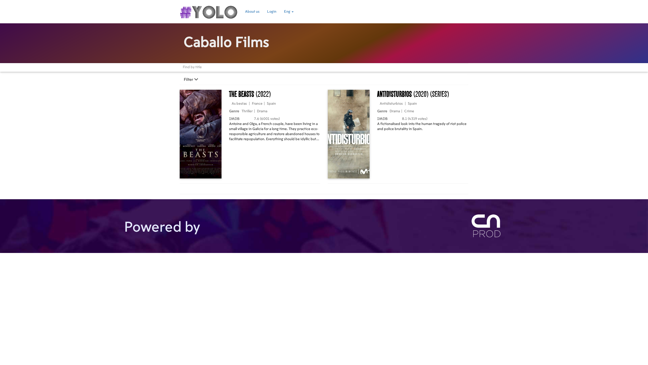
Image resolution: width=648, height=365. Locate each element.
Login (271, 11)
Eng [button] (287, 11)
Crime (409, 111)
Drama (262, 111)
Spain (271, 103)
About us (252, 11)
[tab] (324, 80)
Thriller (247, 111)
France (257, 103)
